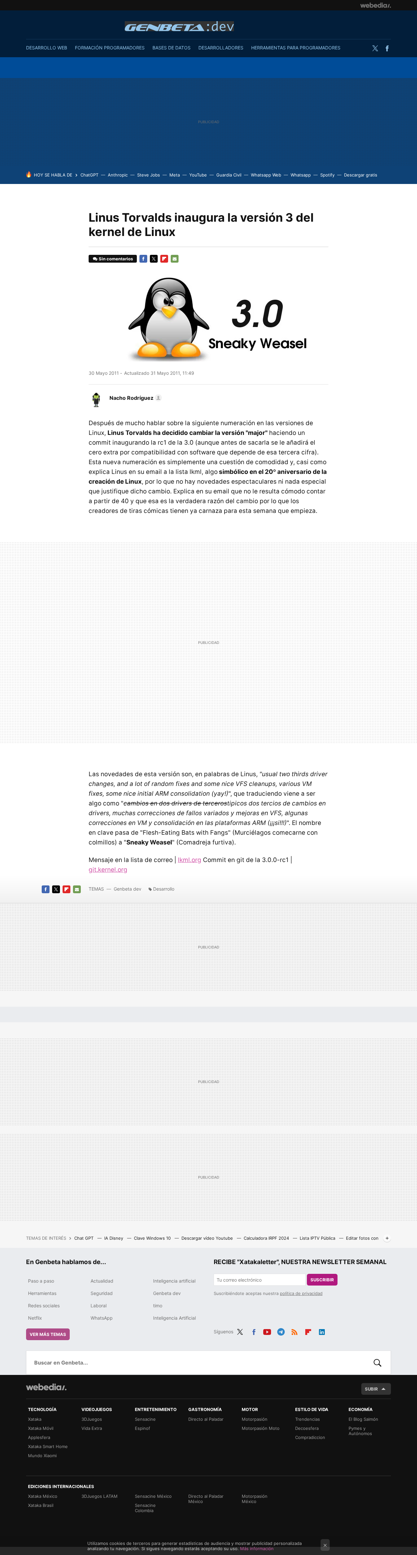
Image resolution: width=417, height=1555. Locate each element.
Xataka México (42, 1496)
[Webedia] (375, 5)
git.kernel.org (108, 869)
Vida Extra (91, 1428)
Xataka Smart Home (48, 1446)
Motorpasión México (254, 1499)
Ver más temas (48, 1334)
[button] (135, 398)
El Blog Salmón (363, 1419)
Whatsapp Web (266, 174)
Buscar (377, 1362)
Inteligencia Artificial (174, 1318)
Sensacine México (153, 1496)
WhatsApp (102, 1318)
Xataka (34, 1419)
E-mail (175, 259)
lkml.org (189, 860)
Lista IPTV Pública (318, 1238)
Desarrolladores (220, 47)
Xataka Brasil (40, 1505)
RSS (294, 1331)
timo (157, 1305)
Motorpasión (254, 1419)
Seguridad (102, 1293)
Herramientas (42, 1293)
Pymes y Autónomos (360, 1431)
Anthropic (118, 174)
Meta (174, 174)
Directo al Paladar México (205, 1499)
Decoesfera (307, 1428)
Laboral (99, 1305)
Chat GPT (84, 1238)
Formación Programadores (110, 47)
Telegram (281, 1331)
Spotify (327, 174)
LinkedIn (322, 1331)
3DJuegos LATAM (99, 1496)
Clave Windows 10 (153, 1238)
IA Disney (114, 1238)
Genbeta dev (179, 26)
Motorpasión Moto (261, 1428)
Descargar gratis (360, 174)
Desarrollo (163, 889)
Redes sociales (44, 1305)
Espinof (142, 1428)
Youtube (267, 1331)
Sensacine (145, 1419)
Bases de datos (171, 47)
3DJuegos (91, 1419)
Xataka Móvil (40, 1428)
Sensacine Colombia (145, 1508)
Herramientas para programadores (295, 47)
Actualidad (102, 1281)
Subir (371, 1389)
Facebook (387, 48)
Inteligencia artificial (174, 1281)
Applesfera (39, 1437)
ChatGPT (89, 174)
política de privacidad (301, 1293)
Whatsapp (301, 174)
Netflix (35, 1318)
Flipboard (164, 259)
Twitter (375, 48)
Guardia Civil (228, 174)
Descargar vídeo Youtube (207, 1238)
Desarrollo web (46, 47)
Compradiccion (310, 1437)
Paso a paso (41, 1281)
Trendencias (307, 1419)
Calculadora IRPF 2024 (267, 1238)
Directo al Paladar (205, 1419)
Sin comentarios (116, 258)
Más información (257, 1548)
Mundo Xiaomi (42, 1455)
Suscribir (322, 1279)
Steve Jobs (148, 174)
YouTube (198, 174)
